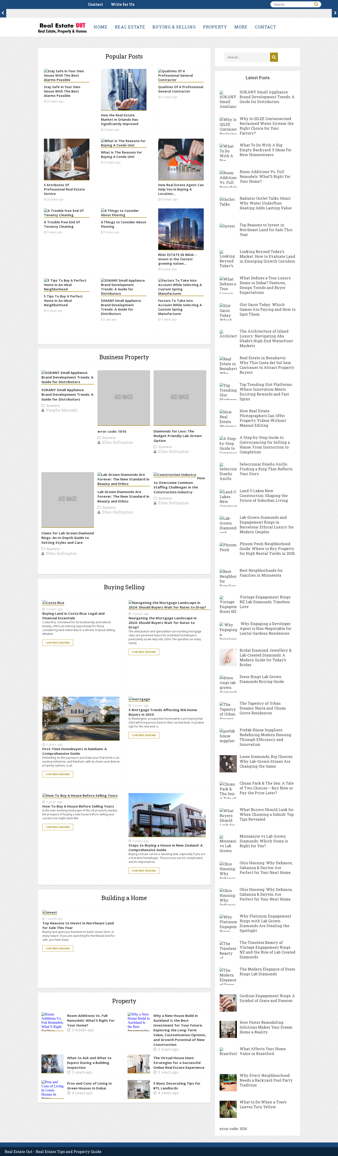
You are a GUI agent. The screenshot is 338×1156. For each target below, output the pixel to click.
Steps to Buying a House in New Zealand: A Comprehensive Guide (166, 847)
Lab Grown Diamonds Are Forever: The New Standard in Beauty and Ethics (123, 496)
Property (215, 27)
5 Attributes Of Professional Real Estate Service (64, 189)
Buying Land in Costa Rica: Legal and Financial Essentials (73, 615)
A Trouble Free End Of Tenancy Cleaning (62, 224)
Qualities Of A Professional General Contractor (180, 89)
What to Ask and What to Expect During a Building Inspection (89, 1062)
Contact (95, 4)
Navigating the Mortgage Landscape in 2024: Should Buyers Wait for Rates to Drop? (163, 622)
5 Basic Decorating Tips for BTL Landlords (177, 1085)
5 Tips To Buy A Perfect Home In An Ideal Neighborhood (63, 300)
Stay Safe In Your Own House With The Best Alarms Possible (62, 91)
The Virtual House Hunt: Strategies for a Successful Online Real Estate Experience (178, 1062)
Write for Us (123, 4)
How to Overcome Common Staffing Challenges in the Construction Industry (179, 485)
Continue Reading (58, 642)
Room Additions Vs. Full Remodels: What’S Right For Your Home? (91, 1020)
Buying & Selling (174, 27)
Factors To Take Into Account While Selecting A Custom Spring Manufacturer (180, 307)
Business (53, 405)
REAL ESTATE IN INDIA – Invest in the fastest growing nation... (177, 259)
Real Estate (130, 27)
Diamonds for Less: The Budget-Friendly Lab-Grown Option (178, 436)
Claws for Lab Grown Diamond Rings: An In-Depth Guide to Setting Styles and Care (67, 538)
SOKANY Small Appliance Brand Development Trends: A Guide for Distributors (121, 307)
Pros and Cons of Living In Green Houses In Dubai (89, 1085)
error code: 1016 (111, 431)
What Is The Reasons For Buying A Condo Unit (121, 154)
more (241, 27)
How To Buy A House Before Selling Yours (78, 806)
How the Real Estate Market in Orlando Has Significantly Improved (119, 119)
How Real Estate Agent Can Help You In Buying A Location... (181, 189)
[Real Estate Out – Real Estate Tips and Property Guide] (62, 33)
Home (101, 27)
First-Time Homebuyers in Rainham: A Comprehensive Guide (74, 751)
